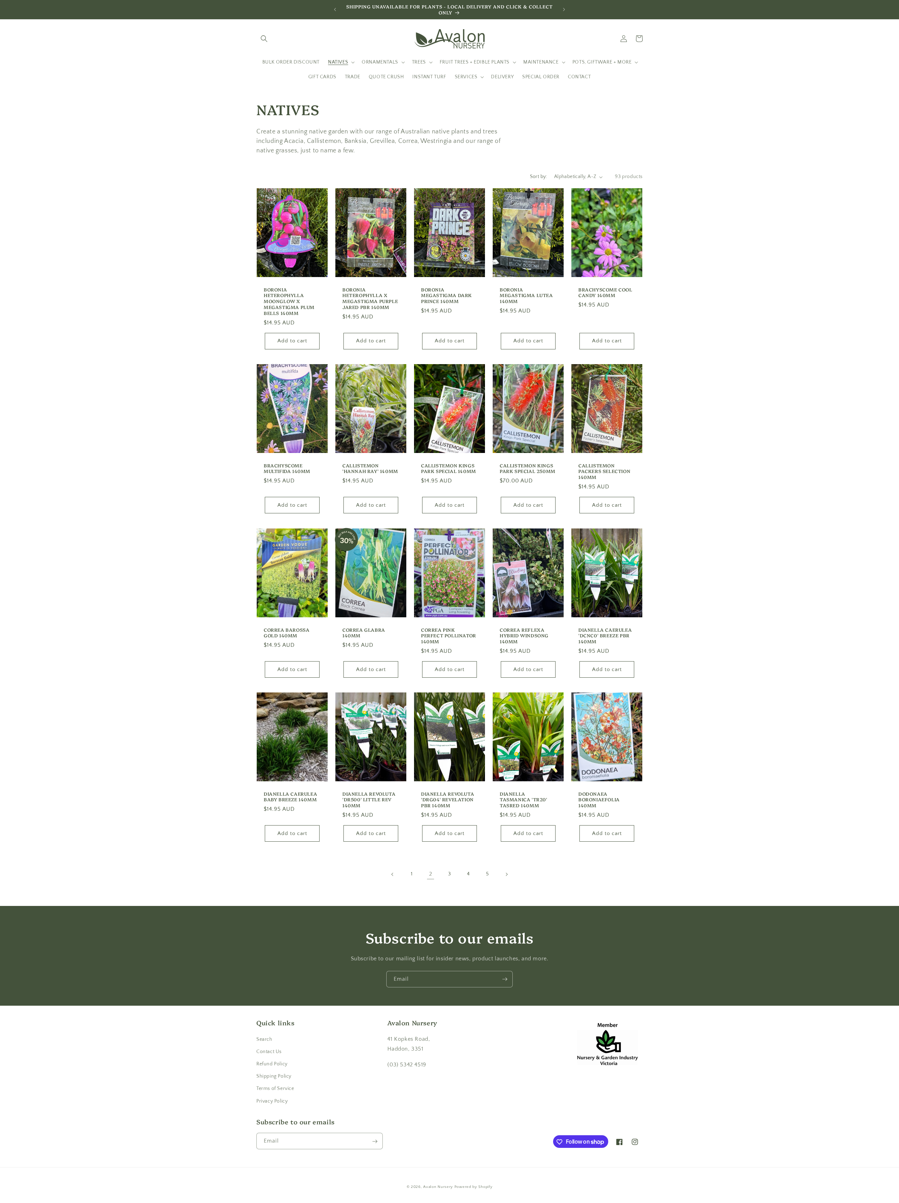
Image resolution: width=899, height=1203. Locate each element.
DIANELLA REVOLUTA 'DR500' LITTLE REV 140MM (368, 799)
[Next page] (506, 874)
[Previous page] (392, 874)
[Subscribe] (504, 979)
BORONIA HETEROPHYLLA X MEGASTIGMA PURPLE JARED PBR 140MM (370, 298)
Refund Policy (272, 1063)
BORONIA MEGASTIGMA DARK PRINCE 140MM (446, 295)
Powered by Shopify (473, 1187)
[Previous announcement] (335, 9)
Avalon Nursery (438, 1187)
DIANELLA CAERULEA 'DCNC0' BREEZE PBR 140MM (605, 635)
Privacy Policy (272, 1101)
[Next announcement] (564, 9)
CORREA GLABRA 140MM (363, 632)
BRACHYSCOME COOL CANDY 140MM (605, 292)
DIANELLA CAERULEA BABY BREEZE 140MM (290, 796)
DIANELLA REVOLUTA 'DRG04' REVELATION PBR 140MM (447, 799)
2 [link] (430, 874)
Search (264, 1039)
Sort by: (538, 176)
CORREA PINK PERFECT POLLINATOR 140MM (448, 635)
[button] (264, 38)
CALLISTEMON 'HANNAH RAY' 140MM (370, 468)
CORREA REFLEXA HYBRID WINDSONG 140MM (524, 635)
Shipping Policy (273, 1076)
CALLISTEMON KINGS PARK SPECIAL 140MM (448, 468)
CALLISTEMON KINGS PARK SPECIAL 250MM (528, 468)
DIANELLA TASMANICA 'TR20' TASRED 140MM (523, 799)
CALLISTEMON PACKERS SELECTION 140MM (604, 471)
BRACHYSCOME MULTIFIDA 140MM (287, 468)
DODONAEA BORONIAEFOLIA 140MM (599, 799)
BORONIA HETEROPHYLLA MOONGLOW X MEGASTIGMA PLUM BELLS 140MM (289, 301)
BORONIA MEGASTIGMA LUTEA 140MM (526, 295)
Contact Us (269, 1051)
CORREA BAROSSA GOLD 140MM (286, 632)
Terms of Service (275, 1088)
